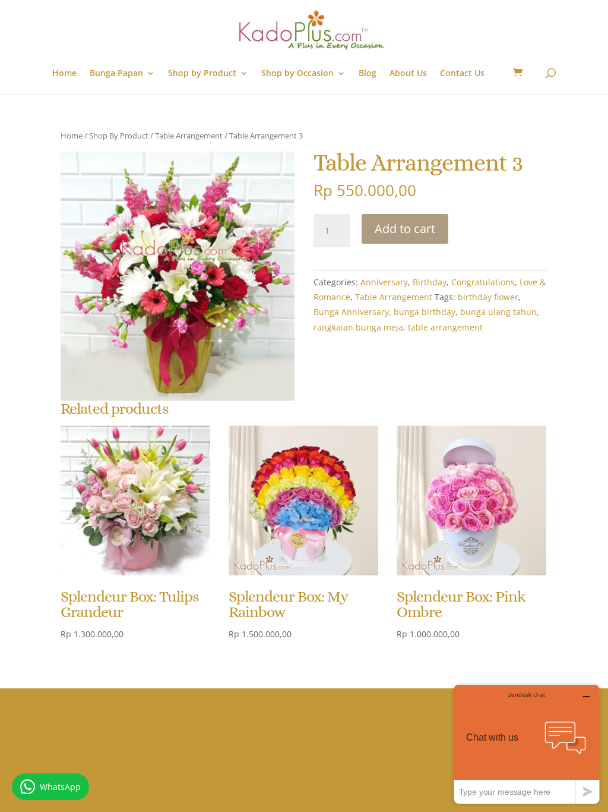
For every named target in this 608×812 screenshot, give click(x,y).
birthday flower (488, 297)
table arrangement (445, 327)
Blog (367, 73)
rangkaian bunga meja (358, 327)
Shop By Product (118, 135)
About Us (408, 73)
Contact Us (462, 73)
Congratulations (483, 282)
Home (64, 73)
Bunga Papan (116, 73)
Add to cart (405, 229)
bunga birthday (424, 311)
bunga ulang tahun (498, 311)
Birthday (429, 282)
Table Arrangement (189, 135)
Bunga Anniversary (351, 311)
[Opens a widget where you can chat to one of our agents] (526, 744)
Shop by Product (202, 73)
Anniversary (384, 282)
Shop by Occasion (297, 73)
